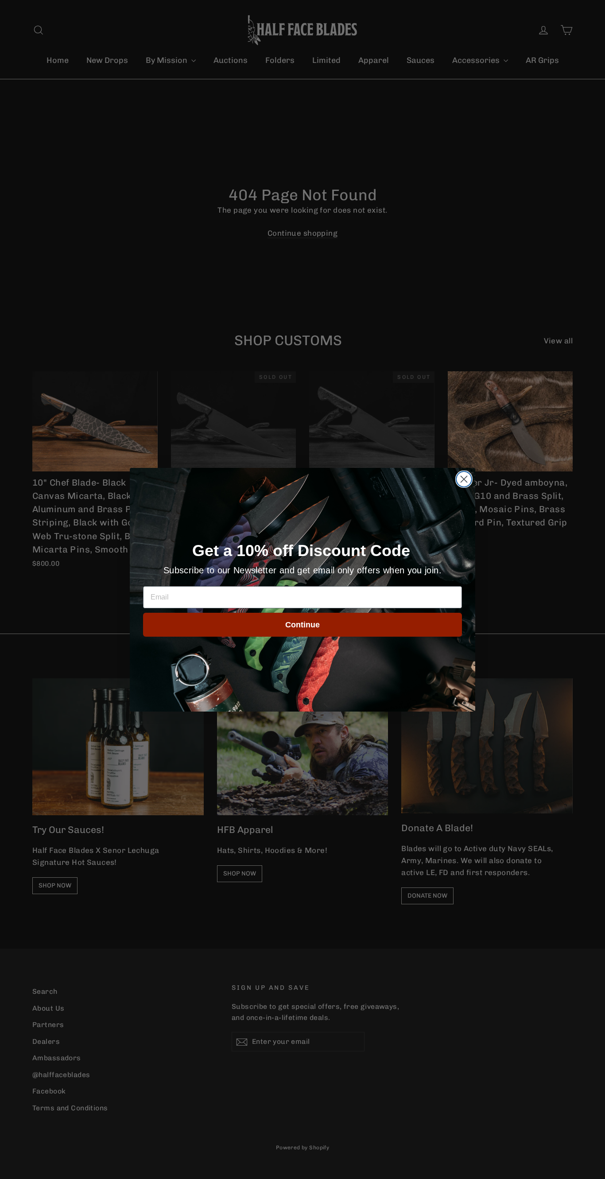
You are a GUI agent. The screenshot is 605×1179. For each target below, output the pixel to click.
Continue (302, 624)
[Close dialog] (464, 479)
